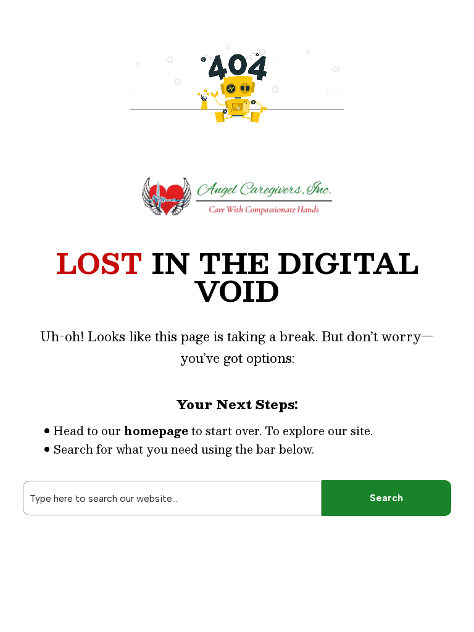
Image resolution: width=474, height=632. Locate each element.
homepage (156, 431)
